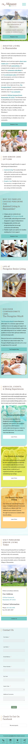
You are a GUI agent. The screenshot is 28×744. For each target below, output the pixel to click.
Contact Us (14, 618)
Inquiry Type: (7, 686)
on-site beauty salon (10, 75)
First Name (6, 637)
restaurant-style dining (14, 70)
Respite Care (8, 181)
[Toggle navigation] (24, 4)
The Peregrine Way (7, 321)
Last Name (6, 647)
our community (15, 92)
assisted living (15, 66)
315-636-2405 (11, 607)
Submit (14, 707)
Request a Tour (14, 36)
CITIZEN (11, 736)
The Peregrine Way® (17, 216)
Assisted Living (8, 170)
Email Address (7, 656)
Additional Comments (8, 694)
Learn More (14, 436)
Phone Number (7, 666)
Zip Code (5, 676)
